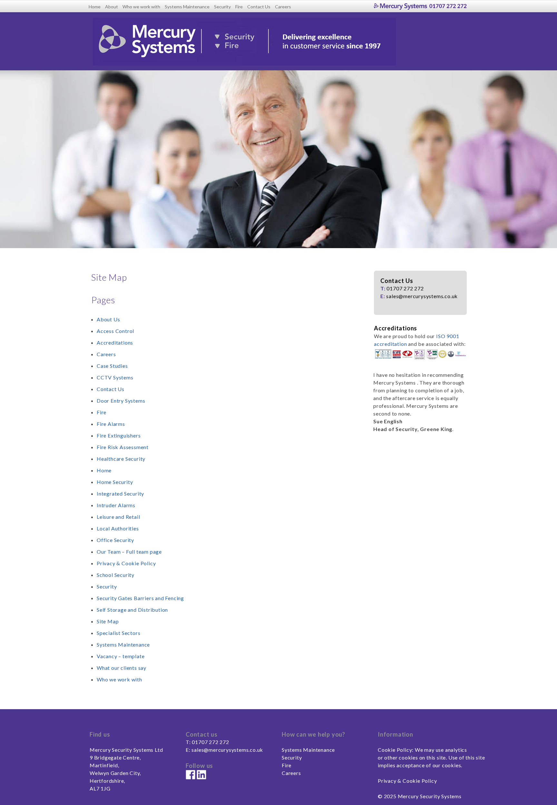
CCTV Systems (115, 377)
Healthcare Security (121, 459)
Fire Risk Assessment (123, 447)
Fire (239, 6)
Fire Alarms (111, 424)
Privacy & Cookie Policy (126, 563)
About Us (108, 319)
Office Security (115, 540)
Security (222, 6)
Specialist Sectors (118, 633)
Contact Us (258, 6)
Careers (283, 6)
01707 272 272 (210, 742)
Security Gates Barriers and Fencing (140, 598)
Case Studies (112, 366)
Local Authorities (118, 528)
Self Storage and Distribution (132, 610)
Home (95, 6)
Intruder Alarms (116, 505)
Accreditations (115, 342)
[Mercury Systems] (421, 6)
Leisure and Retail (118, 517)
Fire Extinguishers (119, 435)
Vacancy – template (120, 656)
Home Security (115, 482)
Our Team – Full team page (129, 551)
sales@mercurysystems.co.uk (227, 750)
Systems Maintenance (187, 6)
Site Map (108, 621)
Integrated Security (120, 493)
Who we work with (141, 6)
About (111, 6)
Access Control (115, 331)
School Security (115, 575)
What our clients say (121, 668)
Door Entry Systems (121, 400)
